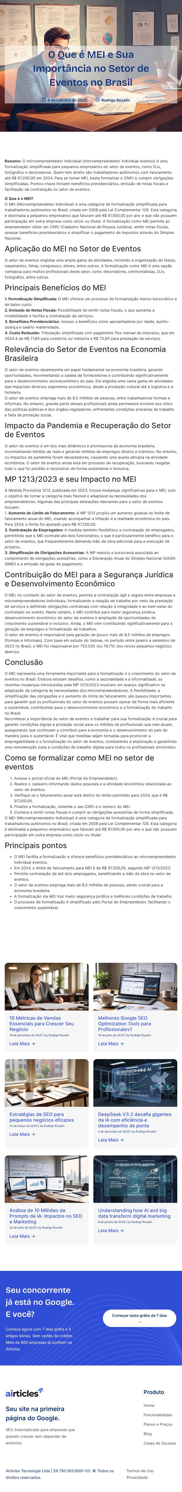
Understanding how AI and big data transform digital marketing (134, 1213)
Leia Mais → (22, 1043)
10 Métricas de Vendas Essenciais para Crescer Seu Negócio (41, 1023)
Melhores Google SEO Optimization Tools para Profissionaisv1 (124, 1023)
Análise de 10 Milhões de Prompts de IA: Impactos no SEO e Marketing (45, 1216)
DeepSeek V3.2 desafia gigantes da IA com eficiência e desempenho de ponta (135, 1119)
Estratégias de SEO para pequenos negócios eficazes (41, 1117)
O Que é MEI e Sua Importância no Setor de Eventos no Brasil (91, 68)
